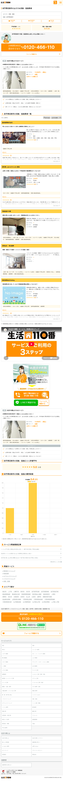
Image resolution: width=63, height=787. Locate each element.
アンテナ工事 (35, 670)
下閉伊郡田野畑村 (49, 599)
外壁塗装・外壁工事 (6, 715)
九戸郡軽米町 (17, 602)
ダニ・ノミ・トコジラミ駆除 (38, 653)
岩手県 (31, 609)
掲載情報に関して (36, 742)
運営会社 (34, 754)
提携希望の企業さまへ (7, 764)
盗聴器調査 (34, 719)
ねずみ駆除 (34, 666)
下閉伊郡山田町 (27, 599)
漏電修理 (4, 674)
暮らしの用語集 (5, 742)
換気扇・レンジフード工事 (8, 678)
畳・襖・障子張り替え (7, 694)
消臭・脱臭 (25, 609)
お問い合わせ (35, 746)
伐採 (33, 645)
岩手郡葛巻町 (45, 591)
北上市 (28, 597)
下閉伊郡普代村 (7, 602)
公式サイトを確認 (31, 76)
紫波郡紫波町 (6, 594)
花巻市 (22, 597)
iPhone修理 (4, 727)
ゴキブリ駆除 (5, 662)
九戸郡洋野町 (46, 602)
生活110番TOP (5, 609)
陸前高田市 (46, 594)
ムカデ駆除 (34, 657)
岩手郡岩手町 (55, 591)
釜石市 (4, 591)
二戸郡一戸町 (55, 602)
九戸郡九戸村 (36, 602)
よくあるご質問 (5, 746)
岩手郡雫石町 (36, 591)
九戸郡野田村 (27, 602)
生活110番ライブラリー (37, 738)
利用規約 (4, 754)
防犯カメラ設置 (5, 719)
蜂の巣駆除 (4, 657)
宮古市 (10, 597)
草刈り (3, 649)
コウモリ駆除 (5, 670)
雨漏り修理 (34, 690)
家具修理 (34, 707)
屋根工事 (4, 711)
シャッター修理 (35, 649)
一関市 (53, 594)
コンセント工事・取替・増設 (38, 674)
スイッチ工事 (5, 682)
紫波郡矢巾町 (16, 594)
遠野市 (39, 597)
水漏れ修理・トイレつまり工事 (9, 690)
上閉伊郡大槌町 (16, 599)
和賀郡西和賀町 (26, 594)
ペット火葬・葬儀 (36, 703)
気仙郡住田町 (6, 599)
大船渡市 (16, 597)
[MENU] (60, 2)
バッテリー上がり (36, 694)
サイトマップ (5, 750)
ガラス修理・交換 (36, 686)
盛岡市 (4, 597)
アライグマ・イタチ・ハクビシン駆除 (40, 662)
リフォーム (34, 715)
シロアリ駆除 (5, 653)
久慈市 (34, 597)
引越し (33, 723)
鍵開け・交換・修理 (6, 686)
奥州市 (22, 591)
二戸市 (10, 591)
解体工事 (34, 711)
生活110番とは (5, 738)
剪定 (3, 645)
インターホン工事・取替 (37, 682)
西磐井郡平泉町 (47, 597)
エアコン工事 (35, 678)
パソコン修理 (5, 707)
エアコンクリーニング (7, 703)
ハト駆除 (4, 666)
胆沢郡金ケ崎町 (37, 594)
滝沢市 (28, 591)
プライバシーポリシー (37, 750)
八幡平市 (16, 591)
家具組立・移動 (5, 723)
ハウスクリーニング (15, 609)
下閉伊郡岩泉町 (38, 599)
